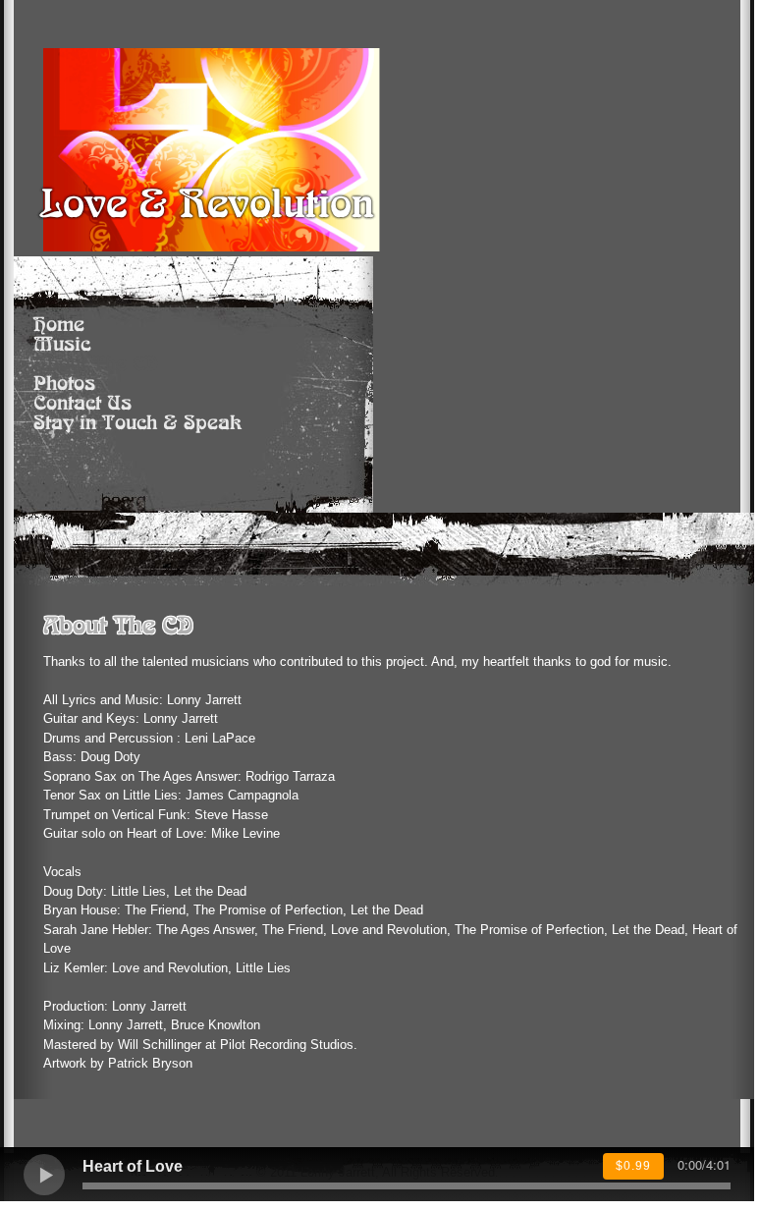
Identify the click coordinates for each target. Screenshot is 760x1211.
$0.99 (633, 1166)
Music (61, 345)
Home (58, 325)
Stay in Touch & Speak (137, 423)
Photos (64, 384)
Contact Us (82, 403)
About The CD (95, 364)
